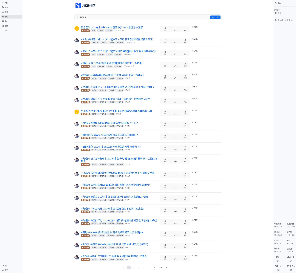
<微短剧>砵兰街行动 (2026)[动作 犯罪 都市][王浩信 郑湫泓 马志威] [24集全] (119, 220)
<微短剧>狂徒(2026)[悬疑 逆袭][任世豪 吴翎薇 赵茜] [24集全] (112, 75)
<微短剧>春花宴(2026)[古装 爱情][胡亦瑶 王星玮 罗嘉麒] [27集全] (114, 196)
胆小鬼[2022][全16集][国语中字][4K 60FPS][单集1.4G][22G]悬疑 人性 (116, 111)
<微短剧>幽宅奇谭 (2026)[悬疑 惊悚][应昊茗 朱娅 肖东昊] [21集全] (114, 244)
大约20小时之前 (129, 54)
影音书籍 (86, 30)
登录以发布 (215, 17)
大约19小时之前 (130, 42)
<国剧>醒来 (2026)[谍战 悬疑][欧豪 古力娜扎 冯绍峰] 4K (109, 134)
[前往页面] (154, 267)
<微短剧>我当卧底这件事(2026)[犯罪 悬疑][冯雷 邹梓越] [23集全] (114, 256)
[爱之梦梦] (76, 40)
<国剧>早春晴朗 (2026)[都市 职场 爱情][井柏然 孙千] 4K (109, 123)
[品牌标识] (85, 5)
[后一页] (172, 267)
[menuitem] (284, 3)
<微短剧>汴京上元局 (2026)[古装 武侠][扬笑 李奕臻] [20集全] (112, 208)
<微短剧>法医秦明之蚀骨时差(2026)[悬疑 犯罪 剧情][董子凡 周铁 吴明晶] (118, 173)
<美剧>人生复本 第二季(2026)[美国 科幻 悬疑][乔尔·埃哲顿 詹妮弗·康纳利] (118, 51)
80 (161, 268)
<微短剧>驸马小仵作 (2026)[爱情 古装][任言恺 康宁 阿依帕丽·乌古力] (116, 99)
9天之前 (127, 235)
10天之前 (128, 247)
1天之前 (127, 78)
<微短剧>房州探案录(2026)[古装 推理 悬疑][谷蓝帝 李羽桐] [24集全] (115, 184)
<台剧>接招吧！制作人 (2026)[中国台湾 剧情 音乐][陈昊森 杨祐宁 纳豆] (117, 39)
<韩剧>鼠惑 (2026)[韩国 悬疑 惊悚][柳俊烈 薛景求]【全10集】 (112, 63)
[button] (11, 265)
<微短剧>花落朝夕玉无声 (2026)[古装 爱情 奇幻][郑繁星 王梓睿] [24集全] (118, 87)
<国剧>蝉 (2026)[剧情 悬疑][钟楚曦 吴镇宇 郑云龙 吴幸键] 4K (112, 232)
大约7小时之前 (119, 30)
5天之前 (127, 164)
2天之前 (118, 114)
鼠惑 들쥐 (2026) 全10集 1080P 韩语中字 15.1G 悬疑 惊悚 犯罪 (112, 27)
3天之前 (127, 126)
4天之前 (127, 150)
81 (166, 268)
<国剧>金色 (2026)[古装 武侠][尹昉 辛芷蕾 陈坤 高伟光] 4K (111, 146)
